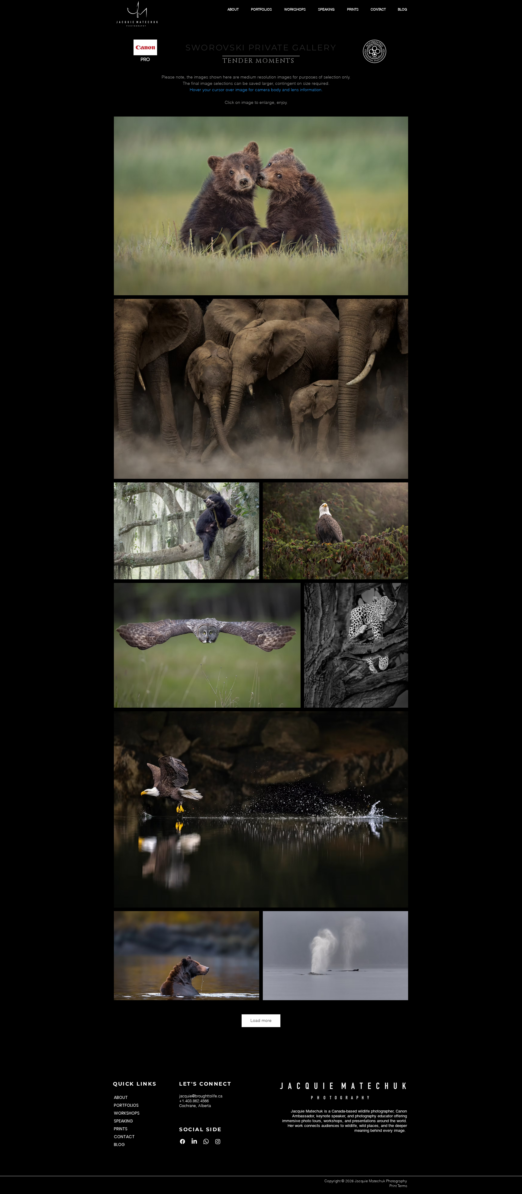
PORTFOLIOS (126, 1105)
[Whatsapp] (206, 1141)
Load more (261, 1020)
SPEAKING (123, 1121)
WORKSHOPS (127, 1113)
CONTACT (124, 1137)
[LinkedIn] (194, 1141)
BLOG (119, 1144)
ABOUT (121, 1097)
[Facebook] (182, 1141)
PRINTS (120, 1129)
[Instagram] (217, 1141)
